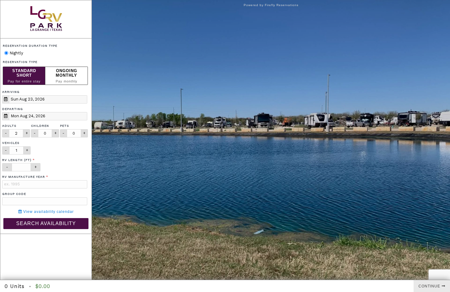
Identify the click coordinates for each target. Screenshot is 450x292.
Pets (64, 125)
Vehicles (11, 142)
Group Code (14, 193)
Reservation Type (20, 62)
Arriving (11, 91)
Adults (9, 125)
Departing (12, 109)
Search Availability (46, 223)
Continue (429, 286)
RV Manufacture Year (23, 176)
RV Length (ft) (17, 160)
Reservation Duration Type (30, 45)
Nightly (15, 53)
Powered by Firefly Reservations (271, 5)
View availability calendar (48, 212)
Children (40, 125)
